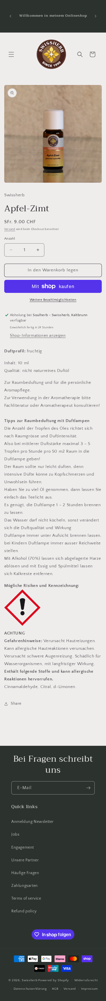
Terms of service (26, 898)
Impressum (89, 989)
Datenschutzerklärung (30, 989)
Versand (9, 229)
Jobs (15, 834)
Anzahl (9, 238)
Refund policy (24, 911)
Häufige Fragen (25, 873)
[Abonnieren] (88, 788)
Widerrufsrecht (86, 980)
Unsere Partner (25, 860)
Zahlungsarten (24, 885)
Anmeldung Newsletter (32, 821)
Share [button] (16, 703)
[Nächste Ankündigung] (95, 16)
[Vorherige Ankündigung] (10, 16)
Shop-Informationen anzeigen (38, 335)
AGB (55, 989)
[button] (11, 54)
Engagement (22, 847)
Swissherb (29, 980)
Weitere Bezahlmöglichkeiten (53, 300)
